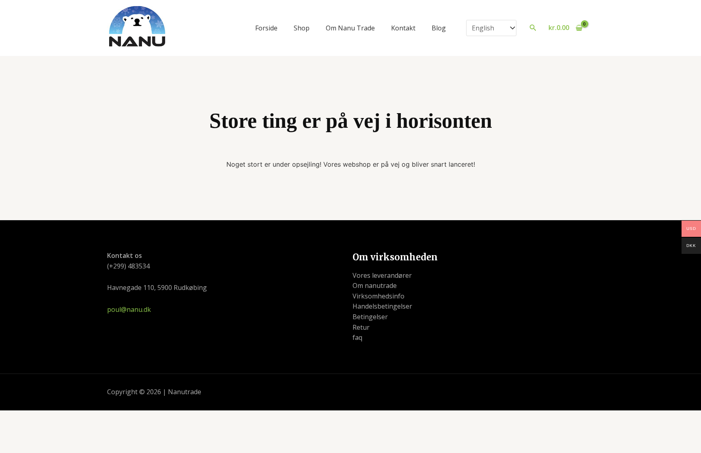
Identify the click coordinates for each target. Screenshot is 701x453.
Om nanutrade (375, 285)
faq (357, 337)
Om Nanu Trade (350, 28)
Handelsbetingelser (382, 306)
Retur (361, 327)
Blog (439, 28)
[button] (533, 28)
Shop (302, 28)
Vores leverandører (382, 275)
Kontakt (403, 28)
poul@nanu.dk (129, 309)
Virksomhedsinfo (378, 296)
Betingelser (370, 316)
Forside (266, 28)
